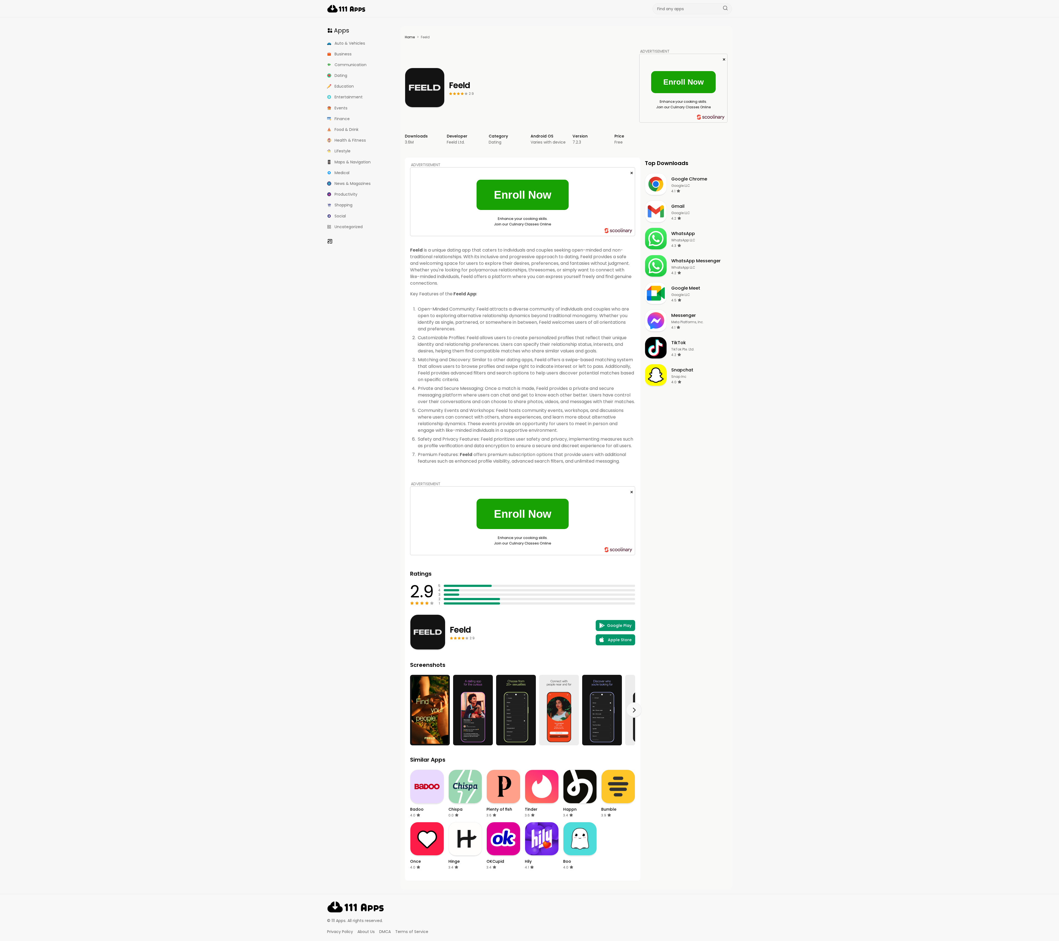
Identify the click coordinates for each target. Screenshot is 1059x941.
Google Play (619, 625)
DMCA (385, 931)
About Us (366, 931)
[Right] (634, 710)
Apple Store (620, 640)
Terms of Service (411, 931)
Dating (495, 142)
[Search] (725, 8)
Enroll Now (683, 82)
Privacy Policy (340, 931)
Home (410, 37)
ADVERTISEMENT (655, 51)
